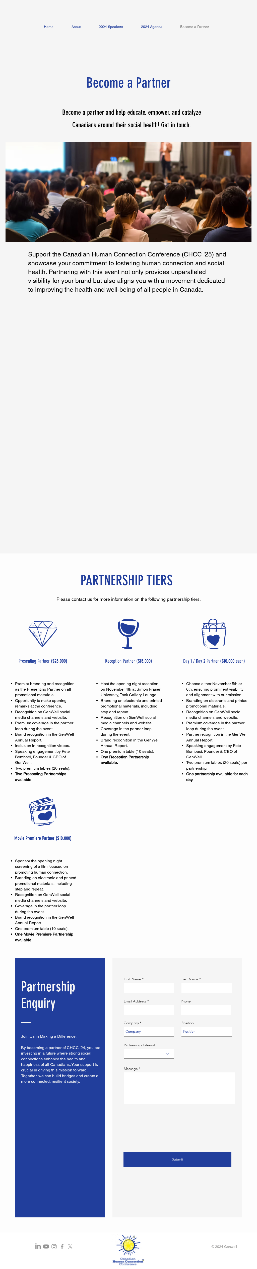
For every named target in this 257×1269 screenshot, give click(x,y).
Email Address (135, 1001)
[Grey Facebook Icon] (62, 1246)
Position (187, 1023)
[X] (70, 1246)
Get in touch (175, 125)
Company (131, 1023)
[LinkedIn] (38, 1246)
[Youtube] (46, 1246)
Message (131, 1068)
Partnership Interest (139, 1045)
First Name (132, 979)
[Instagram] (54, 1246)
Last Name (189, 979)
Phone (186, 1001)
